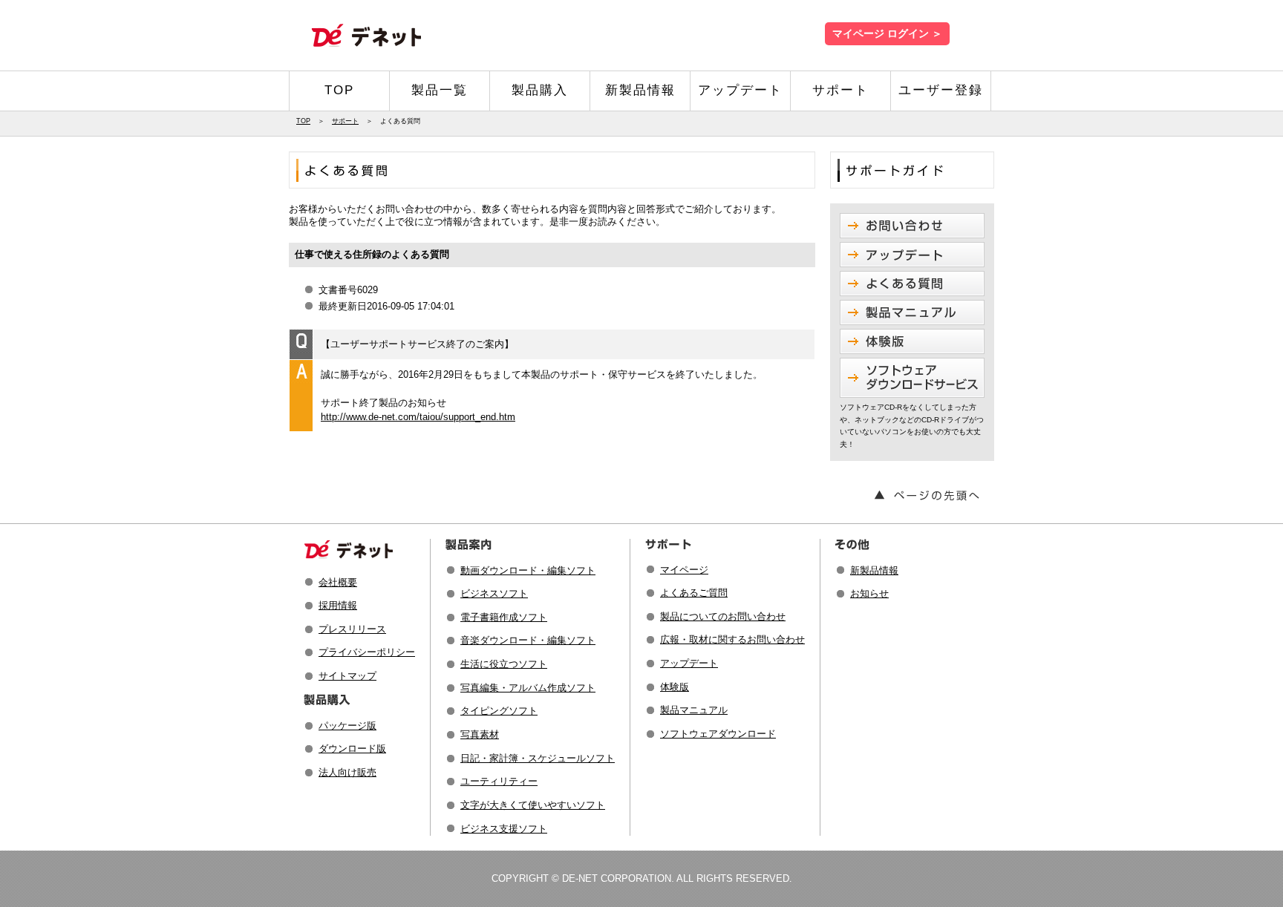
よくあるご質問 (694, 592)
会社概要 (338, 582)
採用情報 (338, 605)
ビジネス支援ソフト (503, 828)
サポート (840, 90)
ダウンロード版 (352, 748)
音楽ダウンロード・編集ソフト (527, 640)
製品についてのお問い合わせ (723, 616)
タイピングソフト (499, 710)
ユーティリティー (499, 781)
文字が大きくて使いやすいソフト (532, 805)
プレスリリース (352, 629)
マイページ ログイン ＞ (887, 33)
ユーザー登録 (940, 90)
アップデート (740, 90)
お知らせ (869, 593)
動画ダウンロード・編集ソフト (527, 570)
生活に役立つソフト (503, 663)
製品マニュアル (694, 710)
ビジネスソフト (494, 593)
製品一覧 (439, 90)
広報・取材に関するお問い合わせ (732, 639)
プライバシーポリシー (367, 652)
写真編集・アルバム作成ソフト (527, 687)
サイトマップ (347, 675)
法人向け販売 (347, 772)
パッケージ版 (347, 725)
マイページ (684, 569)
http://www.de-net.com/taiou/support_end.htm (418, 416)
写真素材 (479, 734)
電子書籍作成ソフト (503, 617)
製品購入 (540, 90)
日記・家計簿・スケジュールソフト (537, 758)
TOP (339, 90)
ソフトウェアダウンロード (718, 733)
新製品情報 (640, 90)
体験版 (674, 686)
